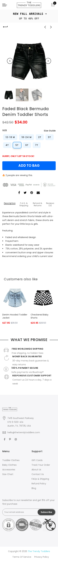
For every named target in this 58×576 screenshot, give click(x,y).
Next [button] (48, 61)
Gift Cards (37, 460)
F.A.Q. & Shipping (23, 204)
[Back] (5, 27)
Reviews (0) (50, 204)
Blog (34, 488)
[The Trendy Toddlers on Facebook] (5, 439)
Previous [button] (10, 61)
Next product (52, 27)
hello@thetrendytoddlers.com (23, 432)
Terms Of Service (21, 556)
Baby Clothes (9, 464)
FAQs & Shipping (40, 478)
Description (9, 203)
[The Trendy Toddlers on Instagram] (16, 439)
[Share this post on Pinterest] (31, 193)
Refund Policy (39, 483)
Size (4, 130)
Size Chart (7, 474)
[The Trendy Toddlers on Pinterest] (10, 439)
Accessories (8, 469)
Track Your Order (41, 464)
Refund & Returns (37, 204)
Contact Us (38, 474)
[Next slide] (52, 278)
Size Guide (50, 130)
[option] (29, 61)
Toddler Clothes (10, 460)
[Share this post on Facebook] (19, 193)
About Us (36, 469)
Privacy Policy (41, 556)
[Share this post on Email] (38, 193)
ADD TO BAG (29, 165)
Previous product (44, 27)
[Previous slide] (47, 278)
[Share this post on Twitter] (25, 193)
